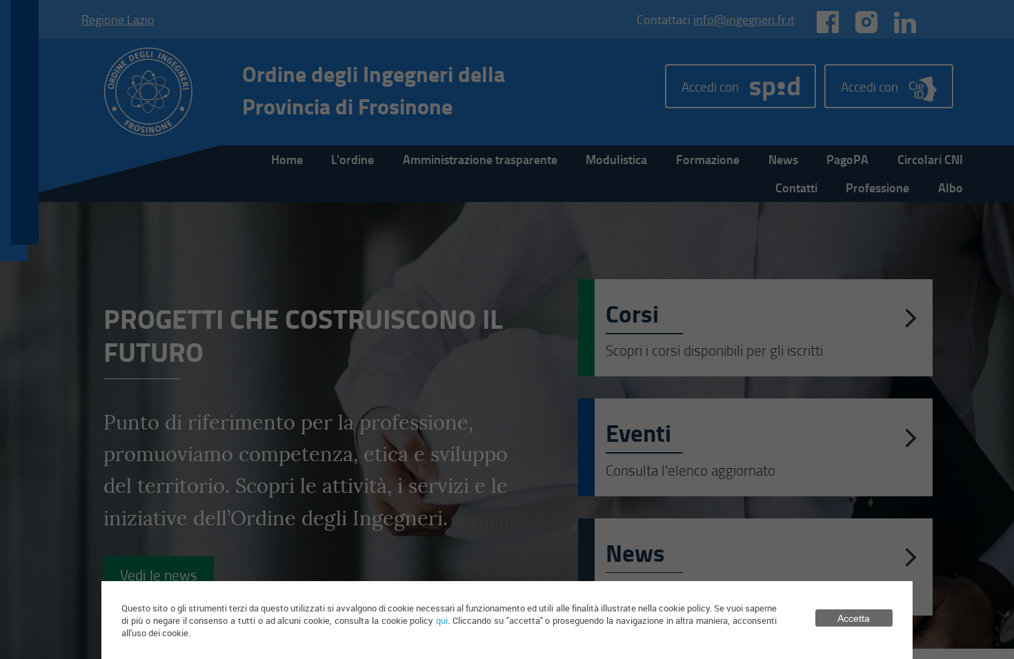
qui (442, 620)
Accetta (853, 618)
